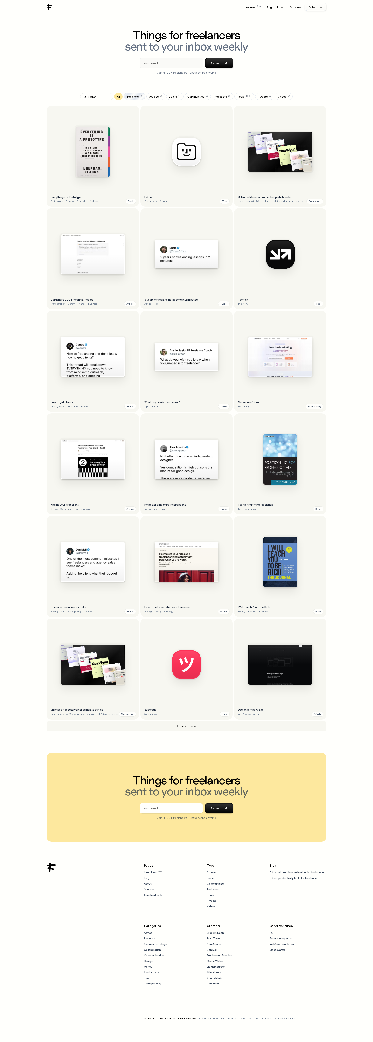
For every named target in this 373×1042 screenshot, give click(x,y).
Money (71, 303)
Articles (211, 872)
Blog (269, 7)
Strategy (85, 508)
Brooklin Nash (215, 932)
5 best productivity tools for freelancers (294, 878)
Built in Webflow (187, 1018)
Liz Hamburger (216, 966)
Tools (210, 895)
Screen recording (153, 714)
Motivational (151, 508)
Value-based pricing (71, 611)
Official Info (150, 1018)
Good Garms (278, 949)
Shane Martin (215, 977)
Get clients (72, 406)
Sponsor (295, 7)
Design (148, 961)
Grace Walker (215, 961)
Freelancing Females (219, 955)
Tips (156, 303)
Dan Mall (212, 949)
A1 (271, 932)
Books (210, 878)
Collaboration (152, 949)
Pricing (54, 611)
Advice (147, 303)
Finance (81, 303)
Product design (251, 714)
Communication (154, 955)
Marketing (243, 406)
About (281, 7)
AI (239, 714)
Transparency (58, 303)
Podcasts (213, 889)
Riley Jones (214, 972)
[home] (49, 7)
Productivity (150, 201)
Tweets (212, 900)
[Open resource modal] (93, 156)
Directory (243, 303)
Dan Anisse (214, 944)
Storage (164, 201)
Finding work (57, 406)
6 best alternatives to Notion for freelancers (297, 872)
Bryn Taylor (214, 938)
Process (70, 201)
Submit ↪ (315, 7)
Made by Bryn (167, 1018)
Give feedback (153, 895)
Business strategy (247, 508)
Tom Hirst (213, 983)
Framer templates (281, 938)
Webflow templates (282, 944)
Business (93, 201)
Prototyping (57, 201)
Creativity (81, 201)
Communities (215, 883)
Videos (211, 906)
